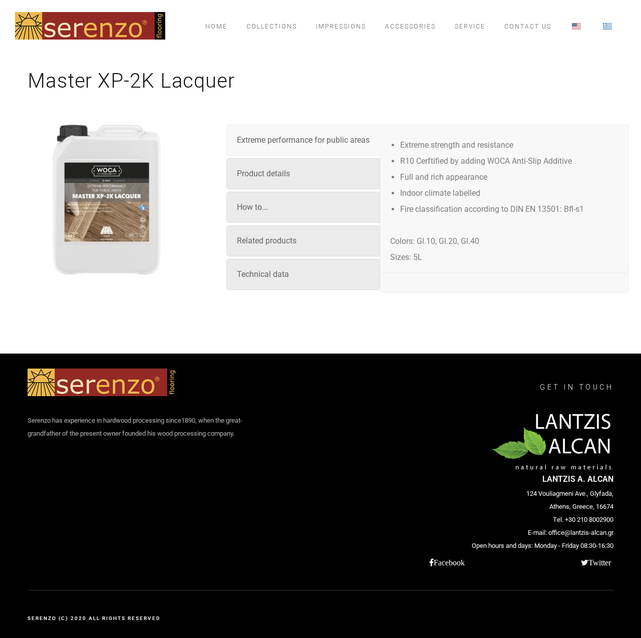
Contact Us (527, 26)
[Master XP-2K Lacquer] (107, 200)
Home (216, 26)
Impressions (341, 26)
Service (470, 26)
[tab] (303, 140)
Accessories (410, 26)
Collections (271, 26)
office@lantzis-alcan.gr (580, 532)
